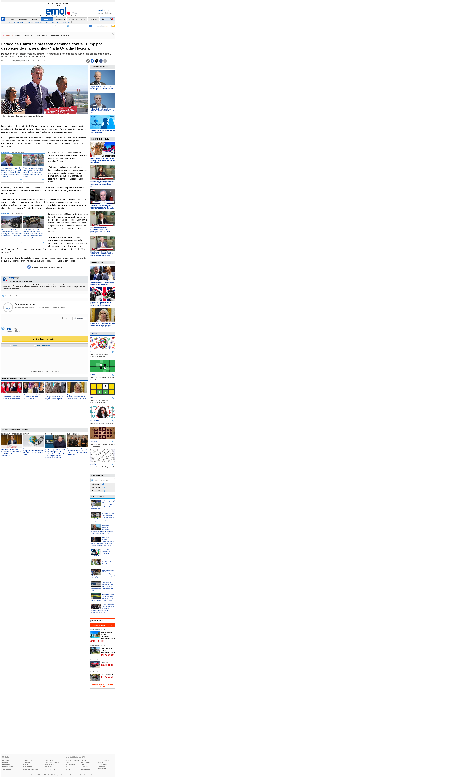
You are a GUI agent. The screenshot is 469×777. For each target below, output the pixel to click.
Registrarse (108, 13)
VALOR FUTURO (103, 765)
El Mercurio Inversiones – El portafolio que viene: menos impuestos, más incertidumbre (11, 452)
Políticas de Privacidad (43, 775)
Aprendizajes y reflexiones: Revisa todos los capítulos (102, 131)
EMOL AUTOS (49, 760)
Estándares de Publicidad (84, 775)
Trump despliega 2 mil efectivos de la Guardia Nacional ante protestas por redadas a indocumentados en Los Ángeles (33, 234)
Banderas (93, 352)
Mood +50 (49, 434)
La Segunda (104, 1)
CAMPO (83, 760)
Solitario (93, 441)
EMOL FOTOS (27, 767)
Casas (95, 1)
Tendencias (72, 19)
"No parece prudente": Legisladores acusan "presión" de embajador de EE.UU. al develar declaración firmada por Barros (102, 541)
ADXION (100, 763)
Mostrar (58, 5)
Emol (4, 1)
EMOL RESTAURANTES (30, 769)
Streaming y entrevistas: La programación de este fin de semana (41, 35)
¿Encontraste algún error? (47, 267)
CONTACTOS (49, 767)
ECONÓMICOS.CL (104, 760)
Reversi (93, 375)
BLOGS (68, 767)
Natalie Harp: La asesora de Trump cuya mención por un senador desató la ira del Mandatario (102, 325)
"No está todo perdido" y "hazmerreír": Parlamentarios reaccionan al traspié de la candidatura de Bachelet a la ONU (102, 529)
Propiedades (61, 1)
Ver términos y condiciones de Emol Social (45, 371)
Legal (28, 1)
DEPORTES (6, 765)
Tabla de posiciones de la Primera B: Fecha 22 (108, 562)
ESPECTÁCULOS (7, 767)
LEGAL (68, 769)
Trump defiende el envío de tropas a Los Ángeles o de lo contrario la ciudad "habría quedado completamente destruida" (11, 172)
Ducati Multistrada (107, 674)
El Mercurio (12, 1)
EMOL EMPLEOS (50, 765)
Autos (53, 1)
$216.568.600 (97, 641)
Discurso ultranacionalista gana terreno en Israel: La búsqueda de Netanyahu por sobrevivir (102, 282)
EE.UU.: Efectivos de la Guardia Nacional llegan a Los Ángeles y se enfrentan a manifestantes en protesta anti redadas (11, 234)
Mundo (47, 19)
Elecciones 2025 (65, 22)
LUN (82, 765)
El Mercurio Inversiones (11, 434)
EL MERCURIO (70, 765)
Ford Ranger (105, 662)
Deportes (35, 19)
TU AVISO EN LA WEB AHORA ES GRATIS (102, 685)
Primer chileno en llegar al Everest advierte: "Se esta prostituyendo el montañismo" (102, 160)
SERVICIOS (26, 763)
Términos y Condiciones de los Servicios (63, 775)
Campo (35, 1)
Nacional (11, 19)
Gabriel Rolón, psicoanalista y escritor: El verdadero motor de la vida (102, 110)
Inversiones (44, 1)
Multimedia (38, 22)
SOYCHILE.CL (85, 769)
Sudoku (93, 464)
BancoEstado (73, 434)
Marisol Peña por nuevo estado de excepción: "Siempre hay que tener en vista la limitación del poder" (102, 183)
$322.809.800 (107, 655)
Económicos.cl (82, 1)
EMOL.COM (69, 763)
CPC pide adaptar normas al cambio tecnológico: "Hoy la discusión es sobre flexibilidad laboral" (100, 230)
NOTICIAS (5, 760)
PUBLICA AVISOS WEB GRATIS (102, 625)
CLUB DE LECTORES (72, 760)
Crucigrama (94, 420)
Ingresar (101, 13)
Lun (111, 1)
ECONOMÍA (6, 763)
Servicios (93, 19)
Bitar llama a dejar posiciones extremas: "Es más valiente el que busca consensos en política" (102, 253)
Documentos (29, 22)
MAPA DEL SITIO (50, 769)
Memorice (94, 397)
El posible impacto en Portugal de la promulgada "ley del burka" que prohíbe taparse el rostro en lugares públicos (54, 399)
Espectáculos (60, 19)
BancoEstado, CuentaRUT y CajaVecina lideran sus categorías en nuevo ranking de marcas (77, 451)
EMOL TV (26, 765)
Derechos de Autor (30, 775)
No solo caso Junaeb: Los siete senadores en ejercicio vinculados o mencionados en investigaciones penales (103, 608)
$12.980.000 (107, 677)
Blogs (21, 1)
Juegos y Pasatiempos (50, 22)
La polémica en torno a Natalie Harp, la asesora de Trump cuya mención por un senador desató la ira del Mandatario (76, 399)
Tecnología (11, 22)
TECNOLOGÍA (6, 769)
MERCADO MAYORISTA (102, 767)
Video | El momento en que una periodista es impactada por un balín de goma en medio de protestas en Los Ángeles (33, 172)
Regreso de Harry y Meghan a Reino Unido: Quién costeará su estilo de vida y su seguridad (101, 304)
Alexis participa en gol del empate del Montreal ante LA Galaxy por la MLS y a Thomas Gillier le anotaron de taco (103, 504)
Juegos (94, 334)
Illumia (26, 434)
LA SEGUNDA (85, 767)
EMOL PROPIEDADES (52, 763)
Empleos (72, 1)
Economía (23, 19)
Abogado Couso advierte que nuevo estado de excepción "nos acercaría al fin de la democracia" (102, 207)
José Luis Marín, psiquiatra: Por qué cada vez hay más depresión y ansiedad (102, 88)
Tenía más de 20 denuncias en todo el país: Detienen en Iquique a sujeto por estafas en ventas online (102, 586)
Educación (20, 22)
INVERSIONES (85, 763)
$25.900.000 (107, 665)
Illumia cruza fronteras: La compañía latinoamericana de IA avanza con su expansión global (33, 451)
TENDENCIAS (27, 760)
